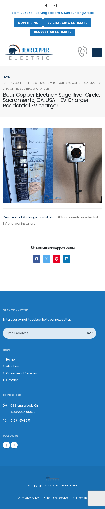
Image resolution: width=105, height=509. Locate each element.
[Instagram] (55, 6)
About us (12, 366)
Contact (12, 380)
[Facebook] (46, 6)
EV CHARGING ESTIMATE (67, 23)
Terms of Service (57, 498)
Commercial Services (21, 373)
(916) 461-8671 (20, 421)
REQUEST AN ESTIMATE (52, 32)
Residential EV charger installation (30, 217)
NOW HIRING (28, 23)
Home (6, 77)
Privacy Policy (30, 498)
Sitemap (81, 498)
